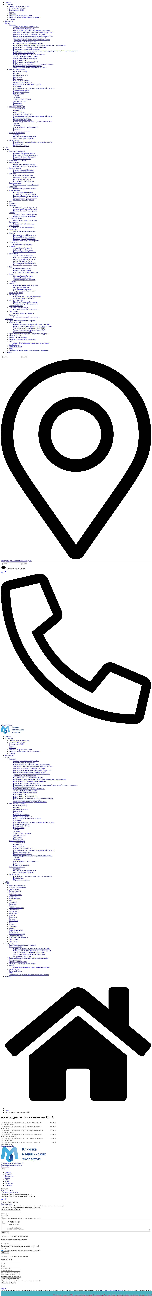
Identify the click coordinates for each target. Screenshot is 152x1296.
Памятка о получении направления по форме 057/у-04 (32, 326)
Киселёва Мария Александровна (24, 237)
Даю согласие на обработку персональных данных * (21, 1218)
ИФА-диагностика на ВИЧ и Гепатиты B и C (29, 54)
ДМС (11, 348)
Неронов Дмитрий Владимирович (25, 166)
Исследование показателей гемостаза (26, 49)
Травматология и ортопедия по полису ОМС (29, 328)
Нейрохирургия (18, 112)
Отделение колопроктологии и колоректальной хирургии (33, 88)
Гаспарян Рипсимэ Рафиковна (23, 181)
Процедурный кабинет (21, 92)
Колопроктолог (14, 190)
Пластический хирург (17, 300)
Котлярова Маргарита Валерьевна (25, 188)
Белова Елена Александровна (23, 228)
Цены (7, 148)
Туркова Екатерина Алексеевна (24, 280)
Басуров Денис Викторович (23, 192)
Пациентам (9, 319)
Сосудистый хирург (16, 306)
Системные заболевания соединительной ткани (30, 68)
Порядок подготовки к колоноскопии (22, 339)
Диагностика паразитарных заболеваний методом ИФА (33, 36)
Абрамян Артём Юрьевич (22, 278)
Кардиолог (13, 187)
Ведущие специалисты (17, 151)
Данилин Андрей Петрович (23, 276)
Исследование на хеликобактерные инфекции (29, 47)
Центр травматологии (17, 133)
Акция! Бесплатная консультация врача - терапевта (31, 343)
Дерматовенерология (20, 75)
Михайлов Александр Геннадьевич (25, 302)
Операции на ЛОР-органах (22, 114)
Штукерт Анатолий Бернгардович (25, 211)
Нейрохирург (14, 294)
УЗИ (10, 267)
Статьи (11, 12)
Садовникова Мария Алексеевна (24, 259)
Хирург (11, 283)
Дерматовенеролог (15, 183)
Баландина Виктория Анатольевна (25, 196)
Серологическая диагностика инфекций (27, 66)
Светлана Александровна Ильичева (25, 185)
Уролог (11, 274)
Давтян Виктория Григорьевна (24, 231)
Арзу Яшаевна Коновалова (22, 289)
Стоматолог (13, 242)
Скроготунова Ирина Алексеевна (25, 220)
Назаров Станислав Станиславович (25, 309)
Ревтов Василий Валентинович (24, 164)
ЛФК (11, 201)
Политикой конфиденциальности (111, 1290)
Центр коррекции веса (21, 131)
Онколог (12, 213)
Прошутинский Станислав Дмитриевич (27, 296)
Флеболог (12, 281)
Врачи (7, 149)
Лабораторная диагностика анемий (25, 56)
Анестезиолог (14, 162)
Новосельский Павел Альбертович (25, 155)
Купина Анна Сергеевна (22, 179)
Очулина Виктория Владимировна (25, 304)
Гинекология (17, 73)
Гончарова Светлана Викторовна (25, 207)
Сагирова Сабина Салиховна (23, 313)
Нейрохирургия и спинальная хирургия (27, 84)
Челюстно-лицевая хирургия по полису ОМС (29, 330)
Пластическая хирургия (21, 118)
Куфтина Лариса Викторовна (23, 224)
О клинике (9, 4)
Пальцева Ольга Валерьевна (23, 244)
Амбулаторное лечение (17, 69)
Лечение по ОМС (15, 322)
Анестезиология (19, 108)
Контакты (8, 352)
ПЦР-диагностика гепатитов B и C (25, 62)
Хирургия (16, 129)
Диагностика (17, 77)
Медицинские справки (21, 146)
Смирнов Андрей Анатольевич (24, 291)
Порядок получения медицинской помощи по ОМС (31, 324)
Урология (16, 97)
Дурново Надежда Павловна (23, 170)
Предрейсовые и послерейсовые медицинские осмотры (33, 142)
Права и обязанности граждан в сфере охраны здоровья (28, 334)
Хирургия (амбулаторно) (22, 99)
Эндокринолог (14, 311)
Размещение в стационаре (22, 120)
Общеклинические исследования (25, 58)
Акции (11, 341)
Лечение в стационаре (17, 107)
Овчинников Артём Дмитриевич (24, 263)
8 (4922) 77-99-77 (7, 725)
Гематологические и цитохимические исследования (31, 30)
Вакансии (12, 14)
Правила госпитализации (18, 337)
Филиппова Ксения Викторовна (24, 194)
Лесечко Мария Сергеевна (22, 261)
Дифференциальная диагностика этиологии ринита (31, 40)
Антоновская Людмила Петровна (25, 209)
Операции (16, 134)
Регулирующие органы (17, 8)
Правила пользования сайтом (11, 1165)
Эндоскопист (13, 315)
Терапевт (12, 246)
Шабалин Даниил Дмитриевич (24, 239)
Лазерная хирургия (16, 293)
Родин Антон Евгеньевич (22, 268)
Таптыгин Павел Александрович (25, 214)
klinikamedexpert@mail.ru (9, 1192)
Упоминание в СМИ (16, 10)
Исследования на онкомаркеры (24, 53)
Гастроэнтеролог (15, 168)
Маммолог (13, 203)
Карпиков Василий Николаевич (24, 235)
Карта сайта (5, 1167)
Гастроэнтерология (20, 71)
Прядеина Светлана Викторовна (24, 157)
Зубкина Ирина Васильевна (23, 250)
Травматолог (13, 254)
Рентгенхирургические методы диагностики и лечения (32, 121)
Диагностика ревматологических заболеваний (29, 38)
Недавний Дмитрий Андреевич (24, 216)
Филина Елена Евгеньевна (22, 248)
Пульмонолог (14, 226)
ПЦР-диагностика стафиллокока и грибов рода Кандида (33, 64)
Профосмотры (14, 140)
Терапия (16, 95)
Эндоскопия (17, 103)
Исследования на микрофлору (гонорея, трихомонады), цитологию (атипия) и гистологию (45, 51)
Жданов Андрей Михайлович (23, 298)
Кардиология (18, 79)
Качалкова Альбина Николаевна (24, 252)
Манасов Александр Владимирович (26, 241)
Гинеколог (12, 174)
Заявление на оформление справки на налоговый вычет (29, 350)
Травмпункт (9, 21)
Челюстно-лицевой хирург (18, 307)
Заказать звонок (6, 1204)
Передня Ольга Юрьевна (22, 270)
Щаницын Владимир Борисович (24, 257)
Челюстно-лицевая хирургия (23, 138)
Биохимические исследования (24, 28)
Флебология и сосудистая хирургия (25, 127)
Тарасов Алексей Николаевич (23, 255)
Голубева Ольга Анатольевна (23, 172)
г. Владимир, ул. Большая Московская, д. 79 (16, 561)
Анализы (12, 25)
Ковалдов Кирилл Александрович (25, 265)
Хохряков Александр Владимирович (26, 317)
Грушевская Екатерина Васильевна (25, 272)
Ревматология (18, 105)
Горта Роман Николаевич (22, 159)
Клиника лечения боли (21, 81)
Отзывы (12, 19)
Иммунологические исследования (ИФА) (27, 43)
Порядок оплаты (15, 335)
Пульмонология (18, 94)
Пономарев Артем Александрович (25, 285)
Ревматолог (13, 229)
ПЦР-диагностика (19, 60)
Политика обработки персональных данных (24, 17)
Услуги (7, 23)
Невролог (12, 205)
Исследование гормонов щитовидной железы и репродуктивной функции (39, 45)
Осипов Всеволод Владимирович (25, 198)
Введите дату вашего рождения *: (13, 1246)
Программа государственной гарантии (22, 321)
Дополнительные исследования (24, 41)
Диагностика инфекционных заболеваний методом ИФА (33, 32)
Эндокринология (19, 101)
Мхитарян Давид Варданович (23, 200)
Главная (8, 2)
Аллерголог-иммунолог (17, 161)
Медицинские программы (22, 82)
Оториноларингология (21, 90)
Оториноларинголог (16, 218)
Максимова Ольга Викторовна (24, 177)
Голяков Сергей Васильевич (23, 175)
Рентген (12, 233)
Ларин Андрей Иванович (22, 287)
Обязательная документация (19, 6)
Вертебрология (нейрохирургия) (24, 136)
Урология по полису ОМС (22, 332)
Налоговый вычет (15, 347)
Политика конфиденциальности (20, 15)
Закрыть (4, 1288)
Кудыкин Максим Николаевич (24, 153)
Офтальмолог (14, 222)
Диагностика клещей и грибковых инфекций (29, 34)
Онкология (17, 86)
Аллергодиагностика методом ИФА (26, 27)
